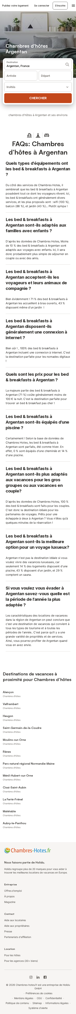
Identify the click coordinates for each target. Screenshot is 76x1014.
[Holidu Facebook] (45, 977)
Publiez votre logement (15, 5)
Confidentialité (53, 998)
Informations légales (56, 1003)
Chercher (38, 98)
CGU (39, 998)
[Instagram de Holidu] (31, 977)
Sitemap (37, 1003)
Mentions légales (23, 998)
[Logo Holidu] (27, 850)
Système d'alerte (38, 1007)
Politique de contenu (17, 1003)
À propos (9, 896)
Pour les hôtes (12, 955)
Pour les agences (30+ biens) (21, 960)
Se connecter (41, 5)
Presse (8, 931)
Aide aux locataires (15, 920)
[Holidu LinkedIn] (38, 977)
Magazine (9, 901)
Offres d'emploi (13, 890)
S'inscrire (60, 5)
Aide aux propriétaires (16, 925)
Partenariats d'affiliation (17, 936)
